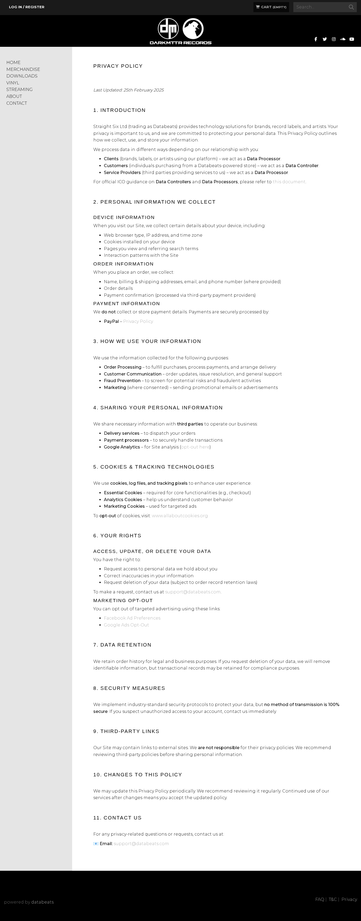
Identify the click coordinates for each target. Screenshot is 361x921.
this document (289, 181)
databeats (42, 902)
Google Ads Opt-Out (126, 624)
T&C (333, 899)
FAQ (319, 899)
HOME (13, 62)
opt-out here (195, 447)
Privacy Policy (138, 321)
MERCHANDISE (23, 69)
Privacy (349, 899)
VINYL (12, 82)
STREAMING (19, 89)
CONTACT (16, 103)
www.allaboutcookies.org (180, 515)
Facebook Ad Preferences (132, 618)
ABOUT (14, 96)
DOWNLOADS (22, 76)
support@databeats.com (193, 591)
